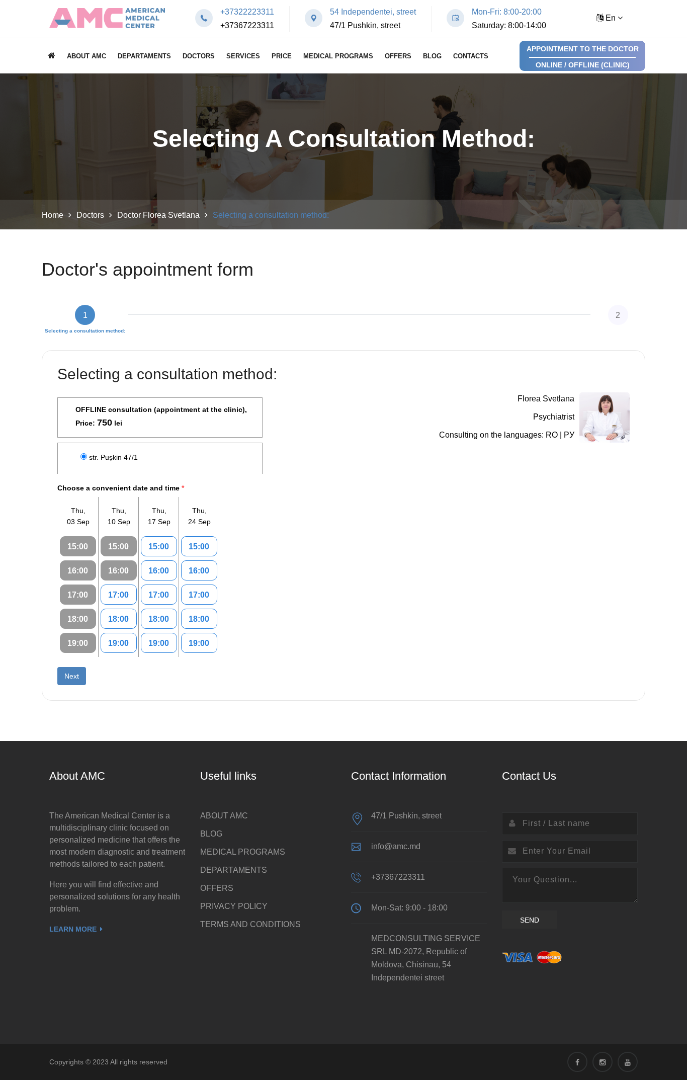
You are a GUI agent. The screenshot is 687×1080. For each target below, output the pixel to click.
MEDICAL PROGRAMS (338, 56)
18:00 (77, 619)
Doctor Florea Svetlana (158, 215)
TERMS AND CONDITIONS (250, 924)
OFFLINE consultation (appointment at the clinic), (161, 416)
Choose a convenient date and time (120, 488)
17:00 (77, 595)
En (611, 18)
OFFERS (398, 56)
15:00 (77, 546)
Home (52, 215)
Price (282, 56)
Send (529, 920)
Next (71, 676)
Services (243, 56)
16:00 (77, 570)
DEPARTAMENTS (144, 56)
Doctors (199, 56)
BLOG (432, 56)
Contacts (470, 56)
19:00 (77, 643)
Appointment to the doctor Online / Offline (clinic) (583, 57)
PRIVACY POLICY (234, 906)
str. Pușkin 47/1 (113, 457)
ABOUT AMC (86, 56)
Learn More (73, 929)
